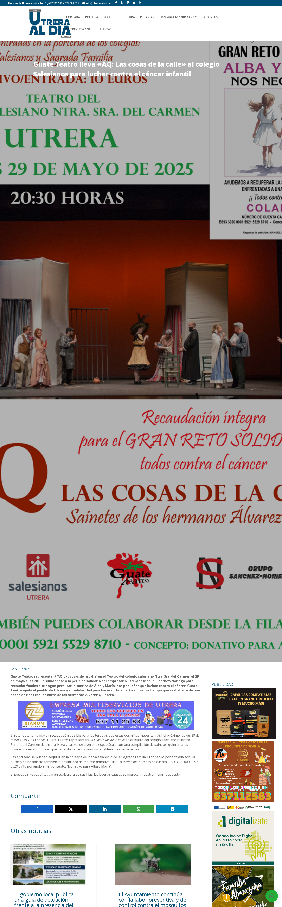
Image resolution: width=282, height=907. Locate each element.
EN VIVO (105, 29)
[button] (271, 896)
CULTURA (128, 17)
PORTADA (73, 17)
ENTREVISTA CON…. (80, 29)
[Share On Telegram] (172, 809)
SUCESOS (109, 17)
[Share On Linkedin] (105, 809)
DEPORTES (210, 17)
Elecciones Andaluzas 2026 (178, 17)
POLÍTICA (91, 17)
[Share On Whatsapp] (138, 809)
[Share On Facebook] (37, 809)
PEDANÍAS (147, 17)
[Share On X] (71, 809)
